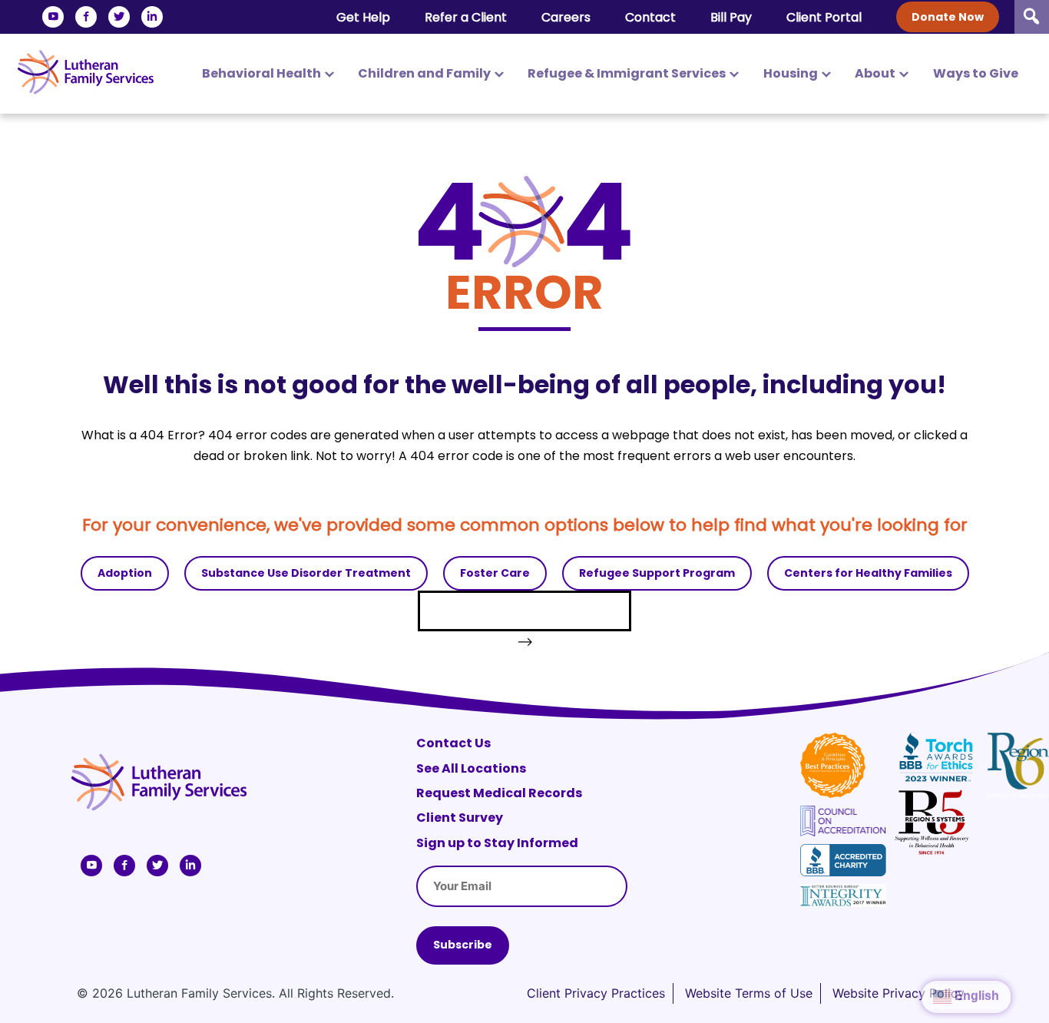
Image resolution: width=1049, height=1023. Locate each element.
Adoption (125, 573)
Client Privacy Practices (596, 993)
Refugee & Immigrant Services (627, 73)
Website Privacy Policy (898, 993)
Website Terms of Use (748, 993)
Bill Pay (731, 17)
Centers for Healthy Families (868, 573)
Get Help (363, 17)
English (975, 995)
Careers (566, 17)
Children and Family (424, 73)
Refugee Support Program (657, 573)
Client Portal (824, 17)
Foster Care (495, 573)
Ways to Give (975, 73)
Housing (790, 73)
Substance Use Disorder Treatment (306, 573)
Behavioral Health (261, 73)
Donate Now (948, 17)
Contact (650, 17)
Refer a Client (466, 17)
